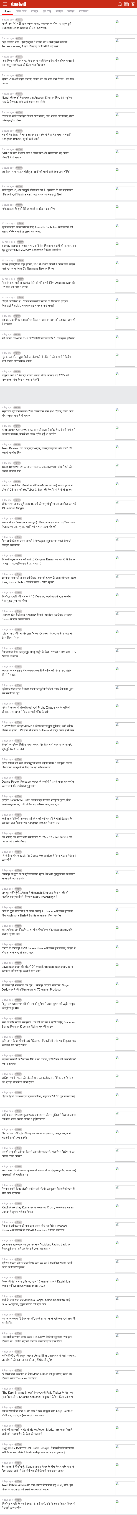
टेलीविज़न (83, 11)
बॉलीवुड (59, 11)
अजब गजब (21, 11)
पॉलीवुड (34, 11)
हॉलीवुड (70, 11)
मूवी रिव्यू (47, 11)
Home (7, 11)
